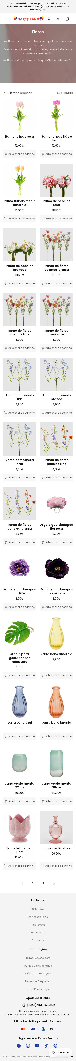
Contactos (38, 940)
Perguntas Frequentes (38, 981)
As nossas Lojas (38, 917)
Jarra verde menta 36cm (56, 785)
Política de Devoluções (38, 973)
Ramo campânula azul (19, 462)
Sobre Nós (38, 909)
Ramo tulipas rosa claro (19, 138)
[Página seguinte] (53, 883)
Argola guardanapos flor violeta (56, 591)
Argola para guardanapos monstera (19, 658)
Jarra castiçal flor (56, 848)
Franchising (38, 932)
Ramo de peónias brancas (19, 268)
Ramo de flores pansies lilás (56, 462)
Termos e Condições (38, 958)
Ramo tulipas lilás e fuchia (56, 138)
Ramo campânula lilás (19, 397)
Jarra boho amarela (56, 654)
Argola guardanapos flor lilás (19, 591)
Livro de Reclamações (38, 989)
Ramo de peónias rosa (56, 203)
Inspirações (38, 924)
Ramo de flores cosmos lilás (19, 332)
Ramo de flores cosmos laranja (56, 268)
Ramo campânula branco (56, 397)
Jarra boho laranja (56, 723)
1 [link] (22, 884)
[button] (8, 18)
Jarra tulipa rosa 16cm (19, 850)
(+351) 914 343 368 (41, 1005)
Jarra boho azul (19, 723)
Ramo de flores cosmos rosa (56, 332)
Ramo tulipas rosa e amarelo (19, 203)
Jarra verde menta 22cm (19, 785)
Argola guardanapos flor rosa (56, 526)
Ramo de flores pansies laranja (19, 526)
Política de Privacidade (38, 965)
